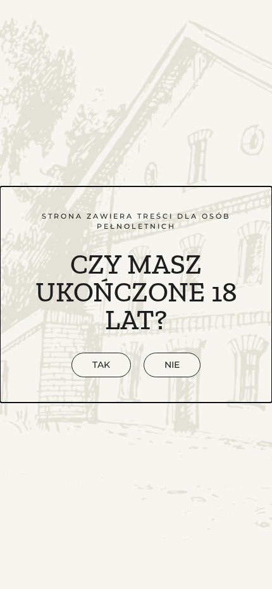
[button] (172, 365)
